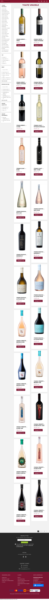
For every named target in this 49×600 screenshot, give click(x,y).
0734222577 (25, 567)
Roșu (4, 63)
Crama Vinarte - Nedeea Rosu (21, 384)
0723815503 (25, 565)
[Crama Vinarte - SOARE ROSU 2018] (39, 406)
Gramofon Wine (5, 44)
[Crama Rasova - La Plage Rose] (39, 277)
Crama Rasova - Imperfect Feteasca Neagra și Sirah (21, 255)
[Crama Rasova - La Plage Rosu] (39, 320)
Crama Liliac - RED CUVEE (38, 169)
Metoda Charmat (6, 120)
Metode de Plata (21, 579)
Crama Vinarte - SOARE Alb (21, 427)
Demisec (5, 108)
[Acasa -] (9, 1)
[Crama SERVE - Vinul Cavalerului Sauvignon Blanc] (22, 21)
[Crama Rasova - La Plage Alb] (22, 280)
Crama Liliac (4, 24)
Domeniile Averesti (6, 39)
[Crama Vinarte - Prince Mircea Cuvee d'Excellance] (22, 453)
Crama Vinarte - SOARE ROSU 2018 (39, 425)
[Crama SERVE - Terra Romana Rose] (22, 64)
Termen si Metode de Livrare (23, 580)
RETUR (19, 577)
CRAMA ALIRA (5, 89)
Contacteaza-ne (39, 585)
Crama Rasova (5, 30)
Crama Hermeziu (5, 18)
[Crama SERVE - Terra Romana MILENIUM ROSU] (39, 21)
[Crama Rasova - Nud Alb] (22, 194)
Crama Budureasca (6, 13)
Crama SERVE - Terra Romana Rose (21, 83)
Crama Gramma (5, 17)
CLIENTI (19, 575)
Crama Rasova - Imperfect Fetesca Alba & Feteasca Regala (39, 252)
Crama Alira (4, 8)
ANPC (19, 585)
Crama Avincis (4, 10)
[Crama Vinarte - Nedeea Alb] (39, 363)
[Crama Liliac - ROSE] (22, 151)
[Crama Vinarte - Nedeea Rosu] (22, 366)
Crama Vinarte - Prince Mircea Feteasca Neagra (39, 511)
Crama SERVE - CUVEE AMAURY (38, 83)
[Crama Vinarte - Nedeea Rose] (22, 323)
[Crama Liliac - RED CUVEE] (39, 151)
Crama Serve (4, 32)
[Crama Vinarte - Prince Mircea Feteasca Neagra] (39, 492)
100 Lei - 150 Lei (6, 75)
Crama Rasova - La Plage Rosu (39, 338)
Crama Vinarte (5, 34)
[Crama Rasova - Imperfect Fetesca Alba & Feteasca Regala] (39, 234)
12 (44, 531)
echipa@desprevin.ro (25, 568)
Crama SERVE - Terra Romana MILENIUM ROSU (38, 40)
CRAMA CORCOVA (7, 97)
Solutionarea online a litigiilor (24, 583)
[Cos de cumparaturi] (44, 1)
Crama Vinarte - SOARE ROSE (39, 468)
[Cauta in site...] (47, 1)
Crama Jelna (4, 19)
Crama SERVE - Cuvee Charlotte (20, 126)
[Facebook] (23, 557)
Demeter (3, 37)
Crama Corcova (5, 14)
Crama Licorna (5, 22)
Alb (3, 61)
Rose (4, 57)
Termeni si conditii (5, 579)
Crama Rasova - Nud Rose (39, 209)
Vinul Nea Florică (5, 49)
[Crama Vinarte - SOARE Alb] (22, 409)
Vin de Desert (5, 60)
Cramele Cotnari (5, 36)
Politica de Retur (21, 582)
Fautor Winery (4, 41)
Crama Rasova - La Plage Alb (21, 298)
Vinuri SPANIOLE (5, 51)
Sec (3, 110)
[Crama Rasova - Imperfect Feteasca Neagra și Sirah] (22, 237)
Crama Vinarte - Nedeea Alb (39, 381)
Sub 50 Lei (5, 72)
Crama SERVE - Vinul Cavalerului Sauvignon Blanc (20, 40)
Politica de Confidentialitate (8, 580)
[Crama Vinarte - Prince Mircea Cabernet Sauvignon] (22, 497)
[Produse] (2, 2)
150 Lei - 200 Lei (6, 77)
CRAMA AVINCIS (6, 90)
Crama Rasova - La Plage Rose (39, 295)
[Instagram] (26, 557)
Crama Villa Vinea (5, 33)
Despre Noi (4, 577)
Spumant (5, 58)
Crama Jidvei (4, 21)
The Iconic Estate (5, 45)
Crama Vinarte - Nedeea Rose (21, 341)
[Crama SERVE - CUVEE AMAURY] (39, 64)
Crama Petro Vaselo (6, 28)
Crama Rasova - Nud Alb (21, 212)
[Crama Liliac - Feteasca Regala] (39, 107)
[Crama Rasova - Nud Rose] (39, 193)
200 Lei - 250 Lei (6, 79)
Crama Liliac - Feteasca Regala (39, 126)
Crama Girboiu (5, 15)
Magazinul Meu (6, 575)
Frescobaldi (4, 43)
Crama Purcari (4, 29)
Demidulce (5, 107)
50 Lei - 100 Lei (6, 73)
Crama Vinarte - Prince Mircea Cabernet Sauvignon (21, 515)
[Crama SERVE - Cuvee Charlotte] (22, 107)
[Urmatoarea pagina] (46, 531)
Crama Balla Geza (5, 11)
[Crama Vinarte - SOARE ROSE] (39, 449)
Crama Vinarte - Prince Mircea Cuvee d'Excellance (21, 472)
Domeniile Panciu (5, 40)
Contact (3, 582)
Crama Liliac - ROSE (20, 169)
